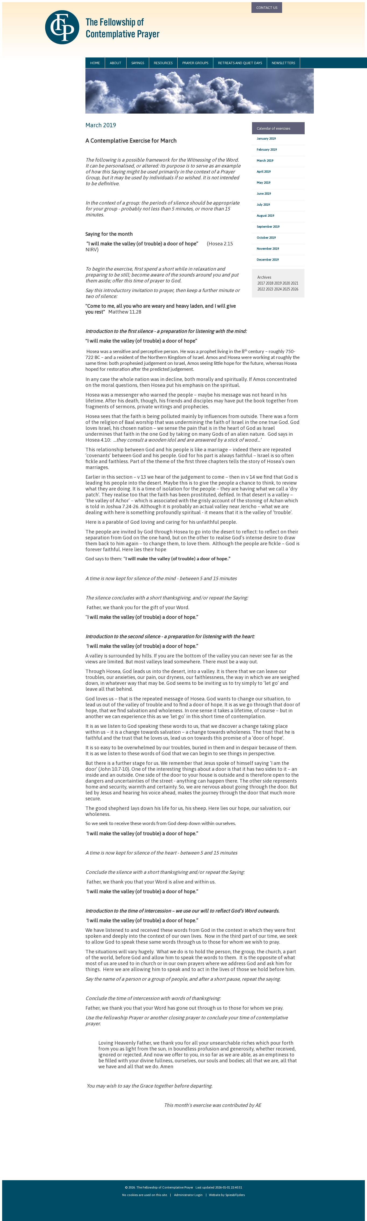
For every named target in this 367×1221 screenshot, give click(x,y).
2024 (278, 289)
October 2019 (266, 237)
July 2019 (263, 204)
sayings (137, 63)
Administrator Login (188, 1195)
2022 (261, 289)
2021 (294, 283)
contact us (266, 8)
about (115, 63)
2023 (269, 289)
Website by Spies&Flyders (227, 1195)
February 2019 (267, 149)
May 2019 (263, 182)
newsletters (283, 63)
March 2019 (265, 160)
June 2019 (264, 193)
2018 (269, 283)
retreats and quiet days (240, 63)
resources (163, 63)
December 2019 (268, 259)
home (95, 63)
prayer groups (195, 63)
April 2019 (264, 171)
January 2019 (266, 138)
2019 (278, 283)
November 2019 (268, 248)
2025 (286, 289)
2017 (261, 283)
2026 (294, 289)
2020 (286, 283)
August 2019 (265, 215)
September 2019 (268, 226)
